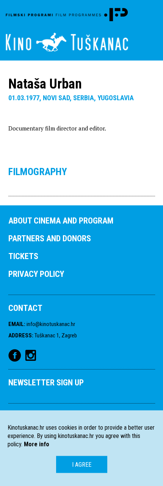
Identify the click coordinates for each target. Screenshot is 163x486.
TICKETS (23, 256)
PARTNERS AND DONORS (49, 238)
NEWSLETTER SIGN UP (46, 382)
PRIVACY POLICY (36, 274)
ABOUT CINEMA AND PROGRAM (60, 220)
